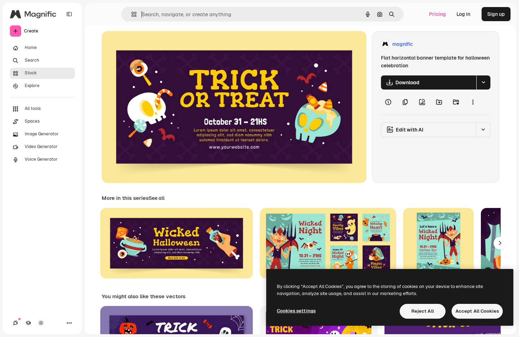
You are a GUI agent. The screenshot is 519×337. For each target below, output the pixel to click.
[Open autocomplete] (131, 14)
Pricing (437, 14)
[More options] (473, 102)
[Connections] (15, 323)
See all (157, 198)
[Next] (500, 243)
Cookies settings (296, 311)
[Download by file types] (483, 82)
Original (147, 44)
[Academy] (28, 323)
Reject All (422, 311)
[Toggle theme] (41, 323)
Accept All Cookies (477, 311)
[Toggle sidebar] (69, 14)
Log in (463, 14)
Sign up (496, 14)
